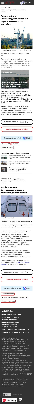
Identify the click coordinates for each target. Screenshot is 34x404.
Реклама (16, 317)
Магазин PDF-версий (10, 320)
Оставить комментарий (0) (17, 129)
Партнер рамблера (17, 394)
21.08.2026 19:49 (6, 179)
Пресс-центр (7, 317)
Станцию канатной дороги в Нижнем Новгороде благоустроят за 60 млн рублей (20, 163)
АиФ (12, 218)
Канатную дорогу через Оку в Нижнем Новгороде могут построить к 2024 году (20, 157)
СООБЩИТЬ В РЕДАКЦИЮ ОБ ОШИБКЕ (16, 332)
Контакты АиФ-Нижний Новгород (15, 329)
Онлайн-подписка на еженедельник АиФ (10, 323)
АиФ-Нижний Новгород (22, 50)
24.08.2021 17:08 (6, 8)
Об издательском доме (11, 314)
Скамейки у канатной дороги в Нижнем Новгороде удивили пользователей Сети (18, 169)
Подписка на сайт (9, 327)
